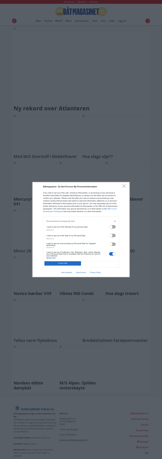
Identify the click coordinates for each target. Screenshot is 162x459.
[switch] (112, 226)
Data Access (81, 272)
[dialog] (81, 229)
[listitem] (81, 221)
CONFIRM (62, 263)
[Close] (124, 186)
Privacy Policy (95, 272)
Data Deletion (66, 272)
